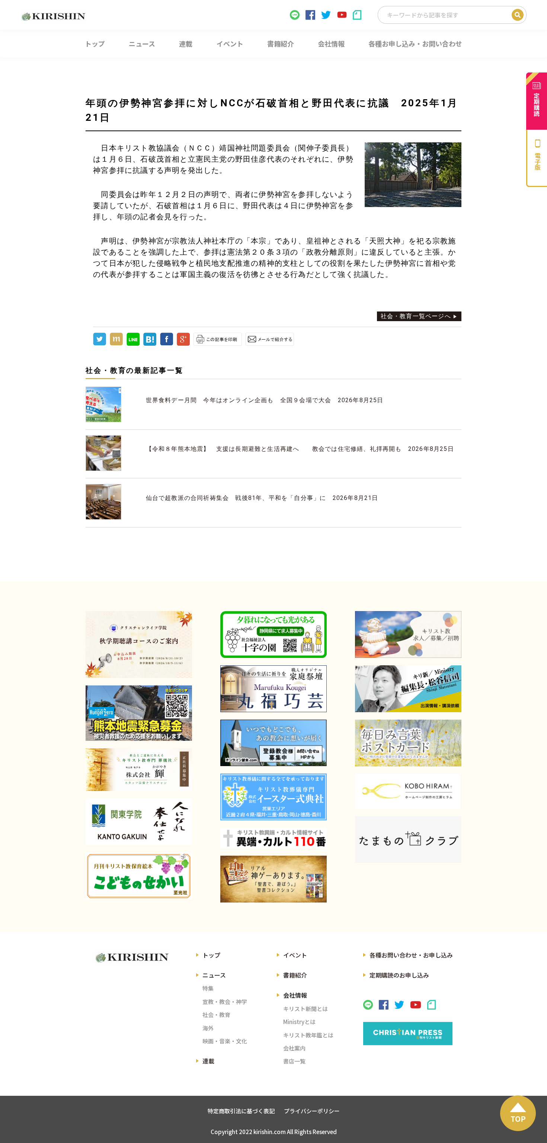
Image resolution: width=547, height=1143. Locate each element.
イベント (295, 954)
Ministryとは (299, 1022)
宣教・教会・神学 (224, 1001)
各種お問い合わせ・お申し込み (411, 954)
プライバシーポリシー (312, 1111)
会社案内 (294, 1048)
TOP (518, 1118)
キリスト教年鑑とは (308, 1035)
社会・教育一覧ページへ (416, 316)
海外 (208, 1028)
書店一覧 (294, 1061)
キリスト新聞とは (305, 1009)
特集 (208, 988)
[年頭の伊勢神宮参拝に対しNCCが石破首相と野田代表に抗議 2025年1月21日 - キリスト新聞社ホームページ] (149, 343)
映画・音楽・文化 (224, 1041)
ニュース (214, 975)
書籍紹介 (295, 975)
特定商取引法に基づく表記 (241, 1111)
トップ (211, 954)
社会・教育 (216, 1014)
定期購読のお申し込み (399, 975)
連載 (208, 1060)
